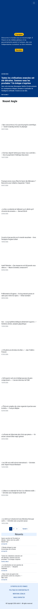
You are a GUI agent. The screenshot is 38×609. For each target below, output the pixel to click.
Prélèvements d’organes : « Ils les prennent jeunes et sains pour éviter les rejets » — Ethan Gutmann (17, 295)
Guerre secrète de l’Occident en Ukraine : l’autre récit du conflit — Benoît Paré (10, 540)
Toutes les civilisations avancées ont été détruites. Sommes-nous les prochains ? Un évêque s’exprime (11, 557)
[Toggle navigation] (34, 3)
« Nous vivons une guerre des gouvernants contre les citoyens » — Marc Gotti (11, 575)
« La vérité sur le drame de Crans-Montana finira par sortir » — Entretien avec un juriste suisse (17, 520)
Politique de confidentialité (19, 590)
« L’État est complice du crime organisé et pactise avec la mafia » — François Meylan (18, 407)
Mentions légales (19, 594)
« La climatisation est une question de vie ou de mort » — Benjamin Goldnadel (12, 566)
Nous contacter (19, 597)
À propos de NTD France (19, 586)
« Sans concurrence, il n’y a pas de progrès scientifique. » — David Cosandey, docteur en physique (18, 126)
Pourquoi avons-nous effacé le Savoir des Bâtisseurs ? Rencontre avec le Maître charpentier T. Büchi (18, 182)
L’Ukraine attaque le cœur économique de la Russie (8, 548)
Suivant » (25, 529)
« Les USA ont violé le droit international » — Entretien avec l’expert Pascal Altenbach (18, 464)
